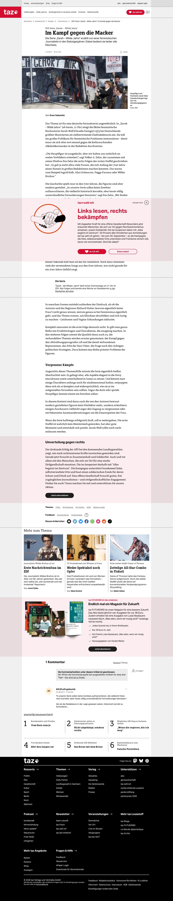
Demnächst (93, 820)
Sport (26, 792)
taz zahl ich (126, 784)
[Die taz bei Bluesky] (141, 762)
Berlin (26, 796)
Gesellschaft (40, 21)
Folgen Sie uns (125, 761)
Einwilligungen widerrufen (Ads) (103, 888)
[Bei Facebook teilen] (86, 521)
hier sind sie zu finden (75, 677)
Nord (26, 800)
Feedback (60, 857)
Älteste (125, 663)
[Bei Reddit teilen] (104, 521)
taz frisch (60, 824)
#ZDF (89, 507)
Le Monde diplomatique (132, 829)
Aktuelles (92, 776)
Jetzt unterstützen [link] (59, 495)
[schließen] (146, 202)
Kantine (27, 862)
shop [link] (48, 3)
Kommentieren (63, 515)
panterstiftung (127, 792)
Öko (26, 780)
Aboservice (61, 861)
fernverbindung (31, 824)
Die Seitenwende (96, 784)
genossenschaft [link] (129, 3)
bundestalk (29, 820)
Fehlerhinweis (77, 515)
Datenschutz (105, 884)
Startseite (28, 21)
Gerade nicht (137, 203)
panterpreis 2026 (129, 796)
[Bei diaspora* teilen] (98, 521)
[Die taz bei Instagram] (147, 762)
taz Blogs (125, 821)
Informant (93, 884)
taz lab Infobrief (63, 832)
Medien (51, 21)
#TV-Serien (80, 507)
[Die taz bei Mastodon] (135, 762)
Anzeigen (28, 870)
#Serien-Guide (99, 507)
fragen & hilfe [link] (57, 3)
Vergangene (94, 832)
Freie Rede (29, 837)
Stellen (91, 788)
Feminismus (63, 21)
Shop (26, 866)
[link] (30, 12)
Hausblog (93, 780)
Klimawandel (62, 796)
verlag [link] (26, 3)
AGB (125, 884)
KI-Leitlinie (143, 880)
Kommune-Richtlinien (126, 880)
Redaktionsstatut (107, 880)
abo (122, 776)
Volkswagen (62, 776)
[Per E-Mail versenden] (69, 521)
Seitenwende (134, 884)
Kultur (27, 788)
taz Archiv (125, 833)
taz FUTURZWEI (128, 825)
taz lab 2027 (94, 837)
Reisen (27, 858)
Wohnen (60, 792)
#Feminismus (68, 507)
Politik (27, 776)
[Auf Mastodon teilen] (75, 521)
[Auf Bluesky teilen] (81, 521)
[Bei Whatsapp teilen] (92, 521)
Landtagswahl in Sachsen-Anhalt (68, 786)
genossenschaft (128, 780)
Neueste (116, 663)
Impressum (117, 884)
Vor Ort (91, 824)
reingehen (28, 841)
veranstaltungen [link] (37, 3)
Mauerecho (29, 832)
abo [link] (119, 3)
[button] (148, 12)
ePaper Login (62, 865)
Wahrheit (28, 804)
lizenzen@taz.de (42, 884)
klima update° (30, 828)
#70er (58, 507)
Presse (91, 792)
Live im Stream (95, 828)
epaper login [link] (142, 3)
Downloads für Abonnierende (70, 869)
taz (31, 761)
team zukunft (62, 820)
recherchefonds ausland (132, 788)
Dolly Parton (62, 780)
